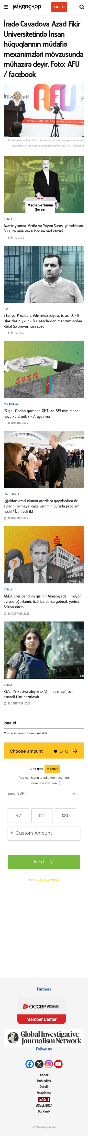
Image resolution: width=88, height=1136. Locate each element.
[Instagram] (48, 1064)
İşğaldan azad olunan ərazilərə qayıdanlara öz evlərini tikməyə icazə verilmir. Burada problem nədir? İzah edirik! (41, 506)
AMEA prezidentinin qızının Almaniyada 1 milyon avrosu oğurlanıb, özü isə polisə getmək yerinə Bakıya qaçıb (42, 602)
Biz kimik (44, 1111)
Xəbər (44, 1075)
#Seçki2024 (44, 1105)
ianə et (59, 7)
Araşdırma (11, 404)
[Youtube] (58, 1064)
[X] (39, 1064)
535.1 (7, 309)
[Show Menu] (6, 7)
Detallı (9, 219)
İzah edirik (11, 494)
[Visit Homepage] (27, 6)
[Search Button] (81, 7)
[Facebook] (29, 1064)
